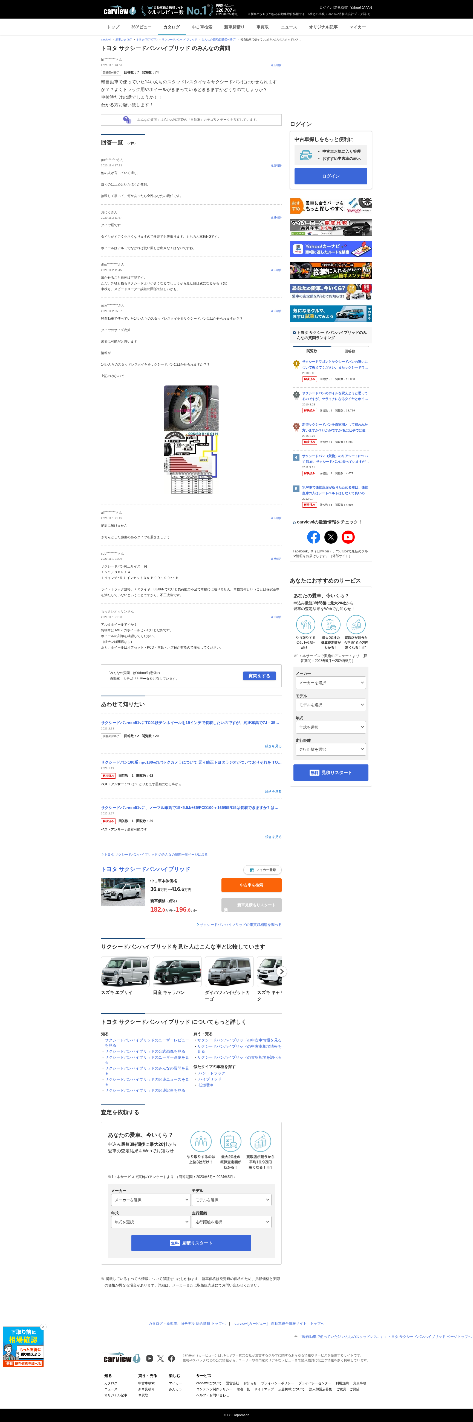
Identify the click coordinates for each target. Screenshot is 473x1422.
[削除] (43, 1327)
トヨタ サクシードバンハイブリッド (145, 869)
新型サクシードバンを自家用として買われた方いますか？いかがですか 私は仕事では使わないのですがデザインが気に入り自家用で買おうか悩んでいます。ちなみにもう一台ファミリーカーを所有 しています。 (335, 428)
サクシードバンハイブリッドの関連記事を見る (145, 1090)
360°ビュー (141, 27)
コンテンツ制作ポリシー (214, 1389)
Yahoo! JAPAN (361, 8)
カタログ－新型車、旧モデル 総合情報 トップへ (187, 1323)
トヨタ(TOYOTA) (146, 39)
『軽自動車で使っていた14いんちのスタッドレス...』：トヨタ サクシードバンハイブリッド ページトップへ (385, 1337)
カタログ (171, 27)
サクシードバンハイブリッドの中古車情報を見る (239, 1040)
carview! (106, 39)
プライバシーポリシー (277, 1383)
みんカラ (175, 1389)
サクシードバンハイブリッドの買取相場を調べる (239, 1057)
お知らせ (250, 1383)
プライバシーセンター (314, 1383)
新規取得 (340, 8)
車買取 (262, 27)
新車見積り (234, 27)
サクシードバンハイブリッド (179, 39)
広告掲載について (291, 1389)
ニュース (289, 27)
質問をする (259, 675)
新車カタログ (124, 39)
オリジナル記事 (323, 27)
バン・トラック (211, 1073)
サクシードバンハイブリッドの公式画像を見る (145, 1051)
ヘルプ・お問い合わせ (212, 1395)
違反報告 (276, 65)
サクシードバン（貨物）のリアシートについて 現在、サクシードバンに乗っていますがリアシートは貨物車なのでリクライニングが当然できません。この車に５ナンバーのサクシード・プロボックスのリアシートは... (335, 459)
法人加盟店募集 (320, 1389)
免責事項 (359, 1383)
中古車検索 (202, 27)
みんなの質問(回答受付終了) (219, 39)
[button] (262, 870)
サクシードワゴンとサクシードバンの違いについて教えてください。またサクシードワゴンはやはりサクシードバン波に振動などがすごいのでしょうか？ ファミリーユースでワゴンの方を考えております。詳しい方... (335, 365)
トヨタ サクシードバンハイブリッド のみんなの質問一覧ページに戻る (156, 854)
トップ (113, 27)
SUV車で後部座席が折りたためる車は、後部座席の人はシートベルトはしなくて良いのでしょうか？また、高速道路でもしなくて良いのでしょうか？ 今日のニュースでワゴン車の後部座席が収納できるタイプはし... (335, 490)
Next (282, 971)
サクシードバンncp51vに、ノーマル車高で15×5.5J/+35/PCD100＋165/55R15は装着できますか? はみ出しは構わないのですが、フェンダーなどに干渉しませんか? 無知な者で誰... (191, 807)
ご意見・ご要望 (347, 1389)
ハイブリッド (209, 1079)
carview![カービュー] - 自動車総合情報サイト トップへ (279, 1323)
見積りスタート (197, 1243)
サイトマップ (264, 1389)
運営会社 (232, 1383)
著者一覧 (243, 1389)
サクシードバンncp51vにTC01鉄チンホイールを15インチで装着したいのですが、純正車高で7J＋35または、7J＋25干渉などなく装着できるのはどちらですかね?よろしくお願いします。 (191, 722)
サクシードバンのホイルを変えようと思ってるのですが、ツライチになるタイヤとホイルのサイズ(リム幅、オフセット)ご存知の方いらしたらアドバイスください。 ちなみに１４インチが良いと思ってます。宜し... (335, 396)
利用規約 (342, 1383)
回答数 (350, 351)
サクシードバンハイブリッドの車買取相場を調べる (241, 925)
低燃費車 (206, 1085)
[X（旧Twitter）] (160, 1358)
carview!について (209, 1383)
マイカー (358, 27)
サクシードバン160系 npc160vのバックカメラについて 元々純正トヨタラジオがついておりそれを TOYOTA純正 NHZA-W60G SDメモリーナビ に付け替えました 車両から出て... (191, 762)
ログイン (326, 8)
